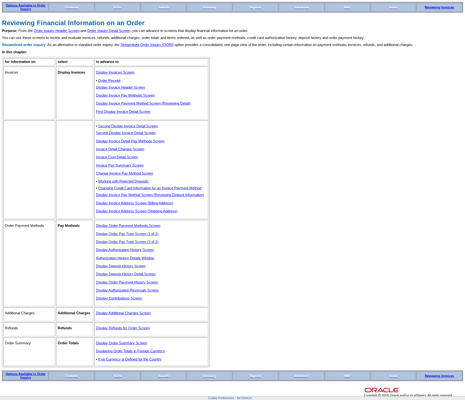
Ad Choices (244, 398)
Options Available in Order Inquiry (26, 7)
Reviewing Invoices (439, 7)
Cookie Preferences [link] (221, 398)
